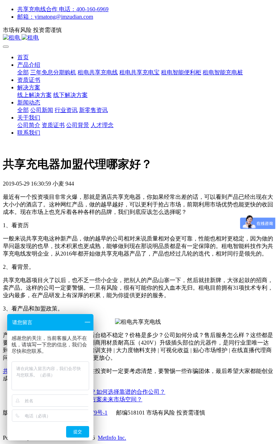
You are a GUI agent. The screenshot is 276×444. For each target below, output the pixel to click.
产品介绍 (28, 65)
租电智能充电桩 (223, 72)
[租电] (138, 38)
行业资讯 (66, 110)
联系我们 (28, 133)
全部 (23, 72)
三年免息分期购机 (53, 72)
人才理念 (102, 125)
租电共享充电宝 (139, 72)
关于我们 (28, 117)
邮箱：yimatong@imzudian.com (55, 17)
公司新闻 (41, 110)
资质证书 (28, 80)
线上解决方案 (34, 95)
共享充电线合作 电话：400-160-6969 (63, 9)
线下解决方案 (70, 95)
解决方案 (28, 87)
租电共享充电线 (98, 72)
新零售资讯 (93, 110)
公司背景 (77, 125)
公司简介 (28, 125)
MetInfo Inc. (112, 438)
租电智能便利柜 (181, 72)
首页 (23, 57)
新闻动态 (28, 102)
